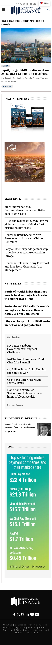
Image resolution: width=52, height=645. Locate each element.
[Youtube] (32, 614)
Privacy (18, 632)
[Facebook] (14, 614)
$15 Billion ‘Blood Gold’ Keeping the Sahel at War (26, 371)
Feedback (44, 627)
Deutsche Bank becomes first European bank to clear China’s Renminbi (24, 238)
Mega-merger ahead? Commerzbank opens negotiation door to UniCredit (25, 210)
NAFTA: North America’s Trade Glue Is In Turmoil (26, 360)
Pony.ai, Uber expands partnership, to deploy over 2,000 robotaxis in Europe (26, 252)
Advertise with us (38, 625)
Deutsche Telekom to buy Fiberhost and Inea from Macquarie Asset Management (27, 266)
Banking (6, 66)
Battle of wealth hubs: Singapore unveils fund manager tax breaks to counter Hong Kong (26, 295)
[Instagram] (22, 614)
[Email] (37, 614)
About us (7, 625)
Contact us (20, 625)
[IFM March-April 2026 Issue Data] (28, 569)
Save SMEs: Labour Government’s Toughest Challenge (22, 349)
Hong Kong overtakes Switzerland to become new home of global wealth (24, 393)
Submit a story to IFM (14, 627)
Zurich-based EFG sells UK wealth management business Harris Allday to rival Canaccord (27, 310)
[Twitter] (18, 614)
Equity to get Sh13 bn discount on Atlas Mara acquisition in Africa (25, 71)
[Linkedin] (27, 614)
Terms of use (31, 632)
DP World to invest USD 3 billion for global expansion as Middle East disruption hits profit (26, 224)
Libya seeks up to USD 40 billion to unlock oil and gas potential (27, 323)
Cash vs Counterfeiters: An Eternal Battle (24, 381)
